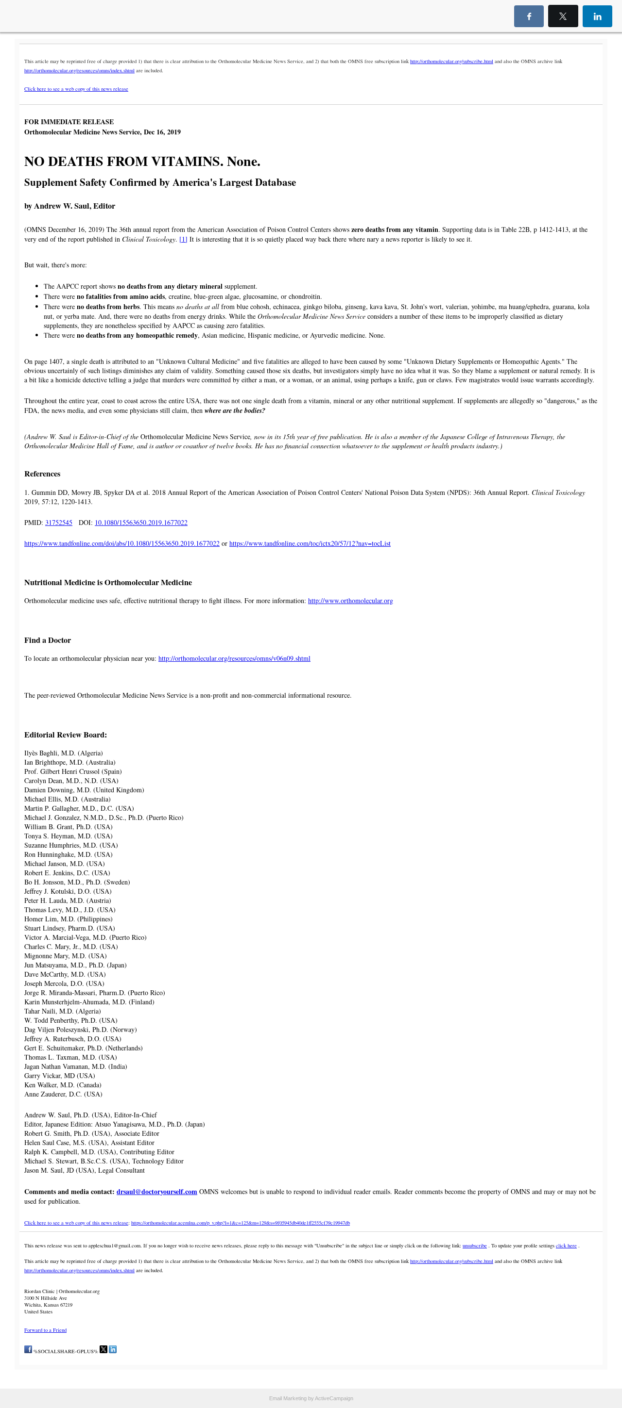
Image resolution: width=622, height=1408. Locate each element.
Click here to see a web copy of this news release (76, 88)
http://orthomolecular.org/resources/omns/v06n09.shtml (234, 658)
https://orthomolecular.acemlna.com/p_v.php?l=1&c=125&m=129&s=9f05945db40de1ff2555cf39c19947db (240, 1222)
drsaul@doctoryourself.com (157, 1191)
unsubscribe (475, 1245)
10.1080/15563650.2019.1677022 (141, 522)
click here (566, 1245)
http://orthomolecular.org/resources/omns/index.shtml (79, 70)
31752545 (58, 522)
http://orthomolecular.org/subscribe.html (451, 61)
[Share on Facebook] (28, 1351)
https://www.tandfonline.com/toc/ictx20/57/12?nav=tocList (310, 543)
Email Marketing (288, 1398)
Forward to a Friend (45, 1329)
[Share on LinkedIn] (113, 1351)
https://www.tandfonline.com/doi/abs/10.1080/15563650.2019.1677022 (122, 543)
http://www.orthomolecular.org (350, 600)
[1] (183, 239)
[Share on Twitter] (103, 1351)
